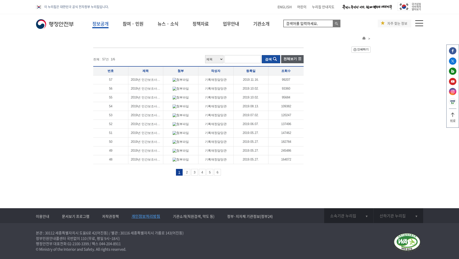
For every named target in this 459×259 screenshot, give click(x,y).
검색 (268, 59)
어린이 (301, 6)
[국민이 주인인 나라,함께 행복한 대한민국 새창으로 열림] (367, 9)
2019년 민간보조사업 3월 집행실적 (155, 142)
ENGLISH (285, 6)
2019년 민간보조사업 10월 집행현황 (156, 79)
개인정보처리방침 (145, 216)
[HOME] (364, 38)
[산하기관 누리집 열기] (398, 215)
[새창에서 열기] (407, 243)
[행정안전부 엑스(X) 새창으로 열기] (452, 63)
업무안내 (231, 23)
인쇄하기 (363, 49)
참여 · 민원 (133, 23)
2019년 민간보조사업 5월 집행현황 (155, 124)
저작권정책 (110, 216)
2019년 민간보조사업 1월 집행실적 (155, 159)
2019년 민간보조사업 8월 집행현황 (155, 97)
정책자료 (200, 23)
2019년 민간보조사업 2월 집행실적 (155, 150)
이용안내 (42, 216)
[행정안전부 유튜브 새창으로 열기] (452, 83)
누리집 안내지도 (323, 6)
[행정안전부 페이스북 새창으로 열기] (452, 53)
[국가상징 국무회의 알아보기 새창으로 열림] (409, 9)
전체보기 (290, 59)
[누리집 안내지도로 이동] (419, 25)
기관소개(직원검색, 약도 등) (193, 216)
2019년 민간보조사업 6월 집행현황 (155, 115)
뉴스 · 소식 (168, 23)
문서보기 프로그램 (75, 216)
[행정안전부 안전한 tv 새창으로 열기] (452, 104)
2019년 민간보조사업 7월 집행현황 (155, 106)
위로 (453, 120)
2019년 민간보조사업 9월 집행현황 (155, 88)
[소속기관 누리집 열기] (348, 215)
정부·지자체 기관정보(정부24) (250, 216)
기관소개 (261, 23)
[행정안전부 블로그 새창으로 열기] (452, 73)
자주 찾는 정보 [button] (397, 23)
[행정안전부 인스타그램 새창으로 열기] (452, 94)
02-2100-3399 (78, 243)
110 (83, 238)
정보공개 (100, 23)
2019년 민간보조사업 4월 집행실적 (155, 133)
